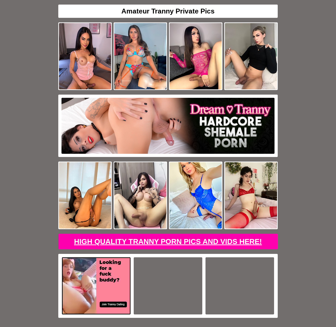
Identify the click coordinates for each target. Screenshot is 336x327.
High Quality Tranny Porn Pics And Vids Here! (168, 241)
